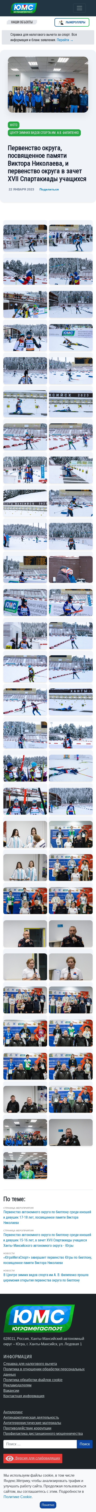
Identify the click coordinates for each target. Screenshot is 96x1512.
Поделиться (49, 189)
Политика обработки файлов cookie (33, 1380)
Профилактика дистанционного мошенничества (43, 1433)
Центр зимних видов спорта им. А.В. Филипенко (44, 133)
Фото (13, 125)
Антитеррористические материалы (32, 1423)
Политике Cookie (18, 1497)
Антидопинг (13, 1412)
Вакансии (11, 1390)
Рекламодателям (17, 1385)
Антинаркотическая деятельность (31, 1417)
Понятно (48, 1505)
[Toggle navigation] (79, 8)
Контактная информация (23, 1396)
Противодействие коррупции (27, 1428)
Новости (9, 1253)
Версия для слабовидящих (37, 1458)
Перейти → (65, 40)
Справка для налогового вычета (30, 1364)
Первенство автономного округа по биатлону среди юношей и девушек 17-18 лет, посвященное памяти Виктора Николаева (47, 1217)
